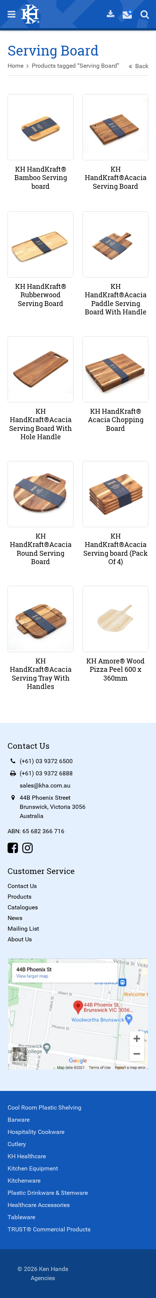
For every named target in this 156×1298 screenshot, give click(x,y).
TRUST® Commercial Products (49, 1229)
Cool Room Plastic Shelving (44, 1107)
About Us (20, 939)
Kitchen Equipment (33, 1168)
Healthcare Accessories (39, 1205)
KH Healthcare (27, 1156)
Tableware (21, 1217)
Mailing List (23, 928)
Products (19, 896)
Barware (19, 1119)
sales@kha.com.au (45, 785)
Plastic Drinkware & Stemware (48, 1192)
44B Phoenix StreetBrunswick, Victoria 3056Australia (53, 807)
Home (15, 65)
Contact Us (22, 886)
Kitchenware (24, 1180)
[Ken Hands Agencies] (30, 13)
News (15, 918)
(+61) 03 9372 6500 (46, 761)
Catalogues (23, 907)
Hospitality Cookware (36, 1131)
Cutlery (17, 1144)
